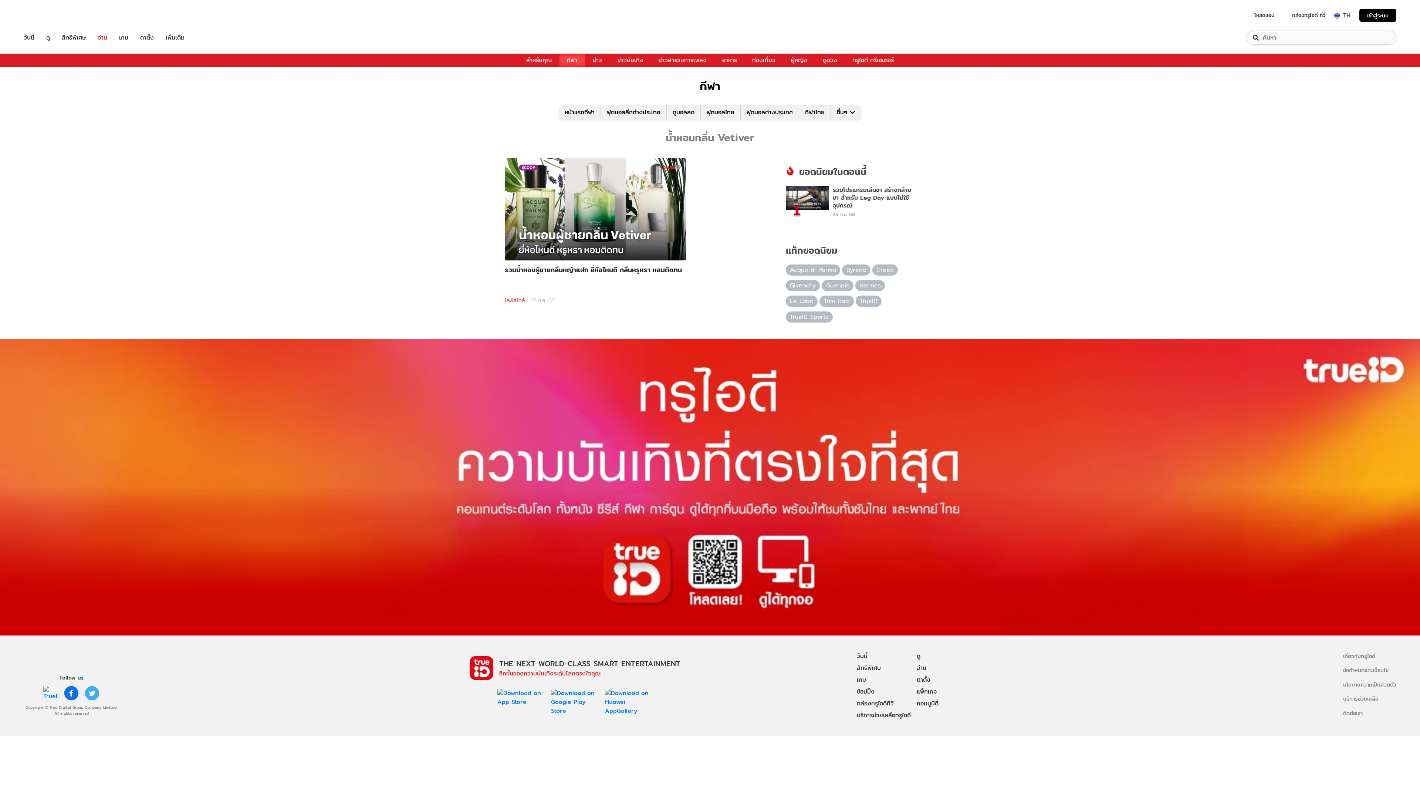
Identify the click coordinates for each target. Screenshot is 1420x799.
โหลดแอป (1264, 15)
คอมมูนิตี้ (928, 703)
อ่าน (102, 37)
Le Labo (802, 301)
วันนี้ (29, 37)
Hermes (870, 285)
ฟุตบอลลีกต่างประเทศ (633, 112)
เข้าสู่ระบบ (1378, 15)
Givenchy (803, 285)
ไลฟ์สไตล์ (515, 300)
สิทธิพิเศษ (74, 37)
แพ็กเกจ (927, 691)
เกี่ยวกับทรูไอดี (1359, 656)
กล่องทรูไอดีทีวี (875, 703)
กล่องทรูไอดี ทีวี (1308, 15)
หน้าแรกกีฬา (580, 112)
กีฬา (572, 60)
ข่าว (597, 60)
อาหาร (729, 60)
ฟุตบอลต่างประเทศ (770, 112)
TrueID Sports (809, 316)
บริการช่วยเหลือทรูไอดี (884, 715)
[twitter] (92, 693)
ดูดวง (830, 60)
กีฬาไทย (815, 112)
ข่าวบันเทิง (630, 60)
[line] (50, 693)
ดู (48, 37)
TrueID (46, 15)
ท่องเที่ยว (763, 60)
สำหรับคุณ (539, 60)
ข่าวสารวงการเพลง (683, 60)
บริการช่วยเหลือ (1360, 698)
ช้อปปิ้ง (866, 691)
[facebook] (71, 693)
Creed (885, 269)
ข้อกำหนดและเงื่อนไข (1366, 670)
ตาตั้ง (147, 37)
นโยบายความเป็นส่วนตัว (1369, 684)
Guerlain (837, 285)
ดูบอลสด (683, 112)
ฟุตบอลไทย (720, 112)
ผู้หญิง (799, 60)
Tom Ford (837, 301)
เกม (123, 37)
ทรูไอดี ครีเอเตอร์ (873, 60)
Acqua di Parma (813, 269)
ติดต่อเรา (1353, 713)
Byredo (856, 269)
